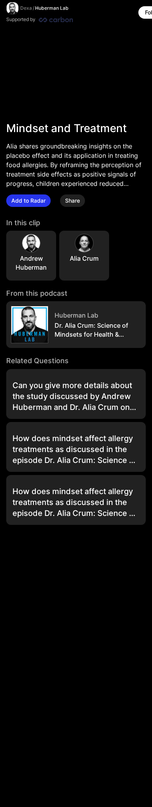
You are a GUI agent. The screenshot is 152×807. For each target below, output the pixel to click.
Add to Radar (28, 200)
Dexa (26, 8)
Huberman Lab (52, 8)
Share (72, 200)
